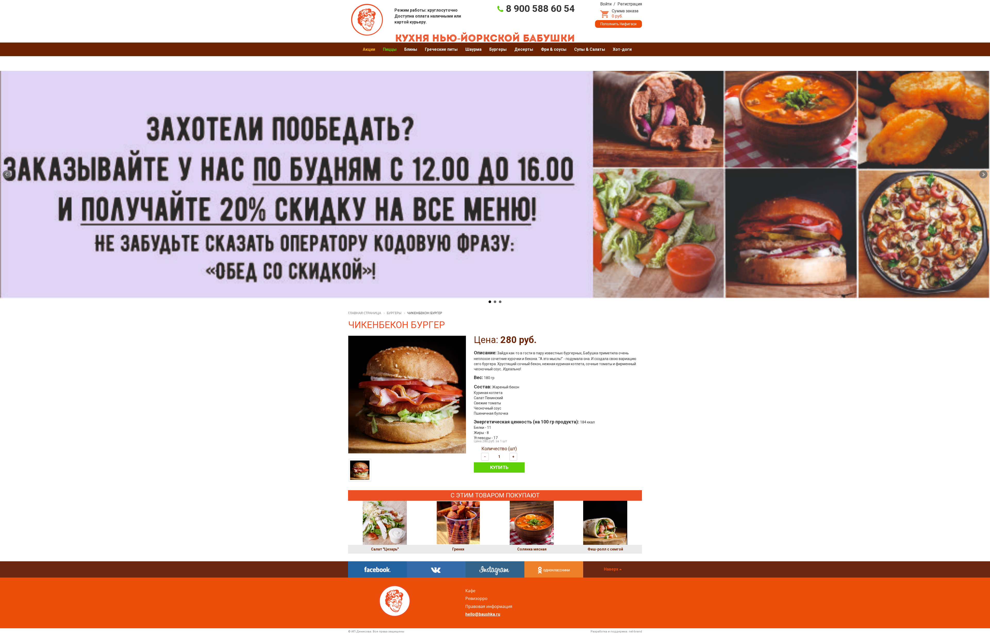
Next (983, 174)
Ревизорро (476, 598)
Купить (499, 467)
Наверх (611, 569)
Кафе (470, 591)
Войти (606, 4)
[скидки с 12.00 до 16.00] (495, 171)
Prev (7, 174)
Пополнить (618, 24)
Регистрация (629, 4)
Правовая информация (488, 606)
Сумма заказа (625, 14)
